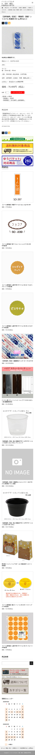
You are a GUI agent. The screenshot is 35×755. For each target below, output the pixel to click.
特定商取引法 (23, 748)
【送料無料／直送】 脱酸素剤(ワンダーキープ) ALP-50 (17, 361)
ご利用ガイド (15, 748)
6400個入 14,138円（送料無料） (14, 100)
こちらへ (19, 677)
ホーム (2, 748)
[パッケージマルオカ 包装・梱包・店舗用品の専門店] (8, 3)
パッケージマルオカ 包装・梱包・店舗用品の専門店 (20, 752)
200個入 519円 (8, 98)
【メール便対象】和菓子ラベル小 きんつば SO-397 (16, 204)
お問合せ (31, 748)
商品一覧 (8, 748)
